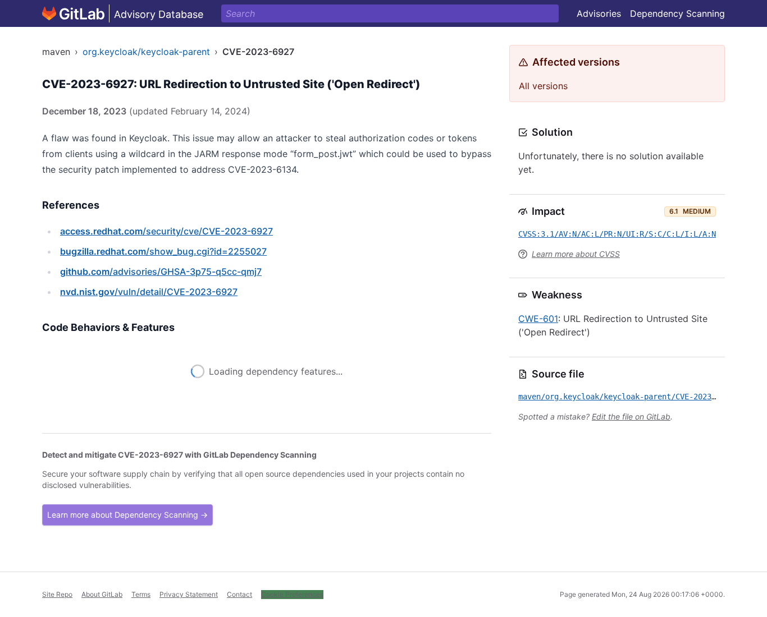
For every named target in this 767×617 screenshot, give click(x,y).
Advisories (599, 13)
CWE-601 (538, 318)
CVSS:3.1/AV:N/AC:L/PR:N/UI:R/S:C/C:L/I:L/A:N (617, 233)
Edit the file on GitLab (631, 416)
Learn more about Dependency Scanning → (127, 514)
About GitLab (101, 594)
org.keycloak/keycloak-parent (146, 51)
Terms (140, 594)
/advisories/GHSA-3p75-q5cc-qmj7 (161, 271)
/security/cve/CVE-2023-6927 (166, 231)
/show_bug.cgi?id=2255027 (163, 251)
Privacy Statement (188, 594)
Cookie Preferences (292, 594)
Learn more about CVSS (576, 254)
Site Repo (57, 594)
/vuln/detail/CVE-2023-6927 (149, 291)
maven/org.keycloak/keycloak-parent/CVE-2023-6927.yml (635, 396)
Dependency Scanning (677, 13)
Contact (239, 594)
